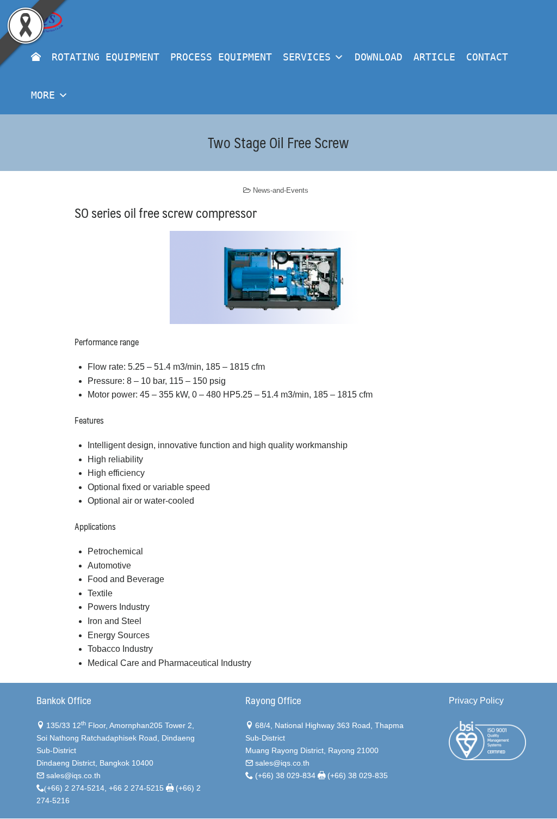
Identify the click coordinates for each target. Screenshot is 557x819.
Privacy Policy (476, 700)
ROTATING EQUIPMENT (105, 57)
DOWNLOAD (379, 57)
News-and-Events (280, 190)
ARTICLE (434, 57)
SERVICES (307, 57)
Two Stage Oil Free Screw (278, 142)
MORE (43, 95)
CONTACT (487, 57)
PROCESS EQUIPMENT (221, 57)
